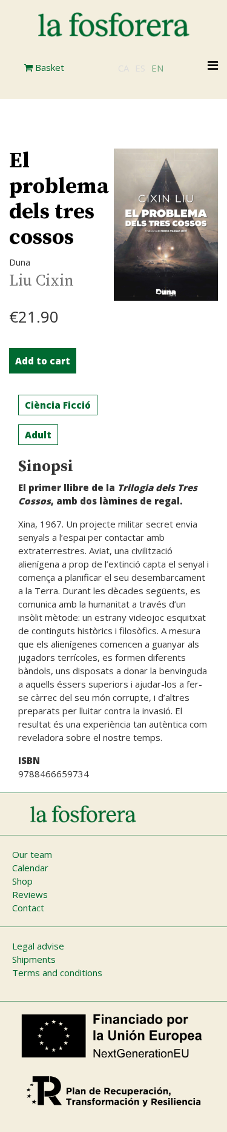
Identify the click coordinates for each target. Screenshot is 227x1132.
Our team (32, 854)
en (157, 68)
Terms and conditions (57, 972)
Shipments (34, 959)
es (140, 68)
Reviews (30, 894)
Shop (22, 881)
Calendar (30, 868)
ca (123, 68)
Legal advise (38, 946)
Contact (28, 908)
